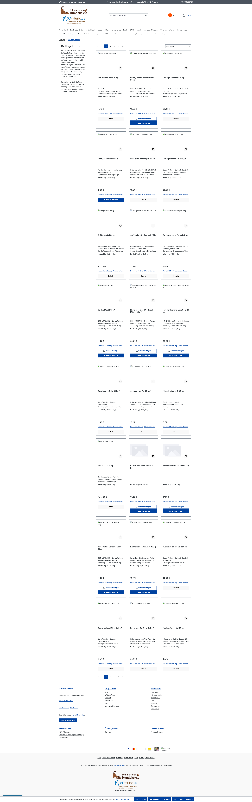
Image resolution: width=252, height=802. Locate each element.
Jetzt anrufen (64, 708)
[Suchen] (146, 15)
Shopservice (110, 689)
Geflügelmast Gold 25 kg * (174, 159)
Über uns (154, 692)
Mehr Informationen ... (123, 799)
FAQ (106, 703)
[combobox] (126, 15)
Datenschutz (155, 706)
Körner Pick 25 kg (105, 466)
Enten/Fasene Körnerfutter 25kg (142, 79)
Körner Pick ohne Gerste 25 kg (176, 466)
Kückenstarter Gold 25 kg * (142, 628)
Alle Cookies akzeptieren (183, 799)
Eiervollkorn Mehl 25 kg (108, 78)
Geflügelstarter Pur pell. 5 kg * (175, 236)
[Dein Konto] (179, 15)
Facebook (154, 701)
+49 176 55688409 (66, 701)
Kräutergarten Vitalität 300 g (143, 547)
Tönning (108, 732)
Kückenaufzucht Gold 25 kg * (175, 547)
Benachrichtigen (144, 119)
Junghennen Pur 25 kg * (140, 391)
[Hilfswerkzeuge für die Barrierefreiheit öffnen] (170, 15)
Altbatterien (155, 698)
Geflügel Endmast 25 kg (173, 78)
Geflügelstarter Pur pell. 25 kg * (143, 236)
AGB (106, 692)
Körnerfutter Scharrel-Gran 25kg (109, 548)
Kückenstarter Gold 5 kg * (174, 628)
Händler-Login (156, 695)
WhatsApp (74, 708)
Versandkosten (119, 765)
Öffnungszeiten (112, 728)
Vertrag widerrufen (67, 720)
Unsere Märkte (157, 728)
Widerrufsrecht (110, 695)
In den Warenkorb (143, 123)
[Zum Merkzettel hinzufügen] (120, 68)
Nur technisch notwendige (160, 799)
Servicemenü (65, 728)
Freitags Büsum (157, 732)
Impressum (155, 709)
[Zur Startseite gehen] (74, 15)
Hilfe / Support (64, 732)
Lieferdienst (63, 737)
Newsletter (109, 701)
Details (110, 119)
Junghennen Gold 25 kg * (109, 391)
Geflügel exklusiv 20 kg (108, 159)
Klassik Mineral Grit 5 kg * (174, 391)
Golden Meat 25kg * (106, 310)
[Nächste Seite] (119, 46)
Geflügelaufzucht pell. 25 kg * (143, 159)
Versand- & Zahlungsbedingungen (71, 735)
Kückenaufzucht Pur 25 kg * (110, 628)
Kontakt (108, 698)
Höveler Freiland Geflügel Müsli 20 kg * (141, 311)
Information (156, 689)
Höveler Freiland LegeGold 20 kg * (176, 311)
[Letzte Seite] (123, 46)
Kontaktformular (78, 715)
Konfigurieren (140, 799)
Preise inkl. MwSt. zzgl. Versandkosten (110, 113)
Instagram (154, 703)
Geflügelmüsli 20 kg (106, 235)
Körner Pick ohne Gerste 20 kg (142, 467)
